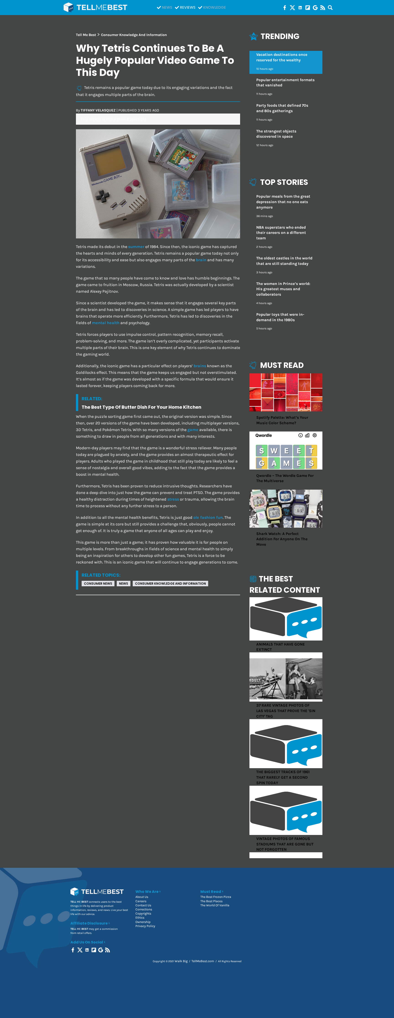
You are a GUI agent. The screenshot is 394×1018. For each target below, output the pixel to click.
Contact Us (143, 905)
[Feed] (323, 7)
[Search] (330, 7)
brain (201, 260)
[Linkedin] (300, 7)
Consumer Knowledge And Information (170, 583)
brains (200, 366)
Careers (140, 901)
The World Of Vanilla (214, 905)
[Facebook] (284, 7)
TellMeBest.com (203, 961)
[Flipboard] (307, 7)
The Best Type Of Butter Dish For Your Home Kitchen (141, 407)
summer (136, 246)
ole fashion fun (208, 517)
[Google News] (315, 7)
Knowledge (214, 7)
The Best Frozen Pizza (215, 897)
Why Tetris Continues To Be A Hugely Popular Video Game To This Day (155, 60)
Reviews (187, 7)
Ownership (142, 922)
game (192, 429)
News (167, 7)
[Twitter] (292, 7)
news (123, 583)
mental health (105, 322)
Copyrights (143, 913)
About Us (141, 897)
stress (173, 499)
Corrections (143, 909)
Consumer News (98, 583)
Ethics (139, 918)
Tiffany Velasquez (98, 110)
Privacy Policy (145, 926)
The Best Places (211, 901)
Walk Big (181, 961)
